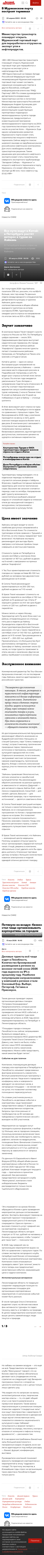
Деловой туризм (23, 1496)
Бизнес (5, 1507)
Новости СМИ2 (9, 217)
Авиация (33, 882)
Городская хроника (9, 891)
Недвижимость (31, 1504)
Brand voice (27, 1507)
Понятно (35, 1541)
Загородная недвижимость (12, 1504)
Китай (24, 882)
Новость (11, 879)
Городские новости (28, 888)
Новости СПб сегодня (10, 888)
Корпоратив (19, 1498)
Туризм (28, 879)
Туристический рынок (10, 882)
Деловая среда (7, 1498)
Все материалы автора (12, 28)
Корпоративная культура (12, 1501)
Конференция (15, 1507)
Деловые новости (8, 885)
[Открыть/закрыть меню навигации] (23, 3)
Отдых (20, 879)
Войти (36, 3)
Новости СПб (23, 885)
